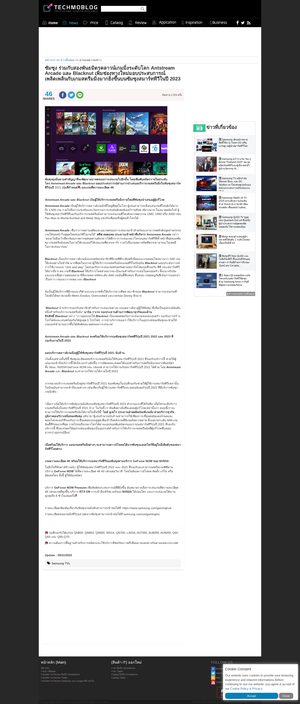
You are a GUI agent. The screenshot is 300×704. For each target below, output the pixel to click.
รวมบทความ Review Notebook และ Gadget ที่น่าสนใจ (67, 681)
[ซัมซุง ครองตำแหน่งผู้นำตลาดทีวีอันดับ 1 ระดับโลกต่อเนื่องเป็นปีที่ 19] (207, 241)
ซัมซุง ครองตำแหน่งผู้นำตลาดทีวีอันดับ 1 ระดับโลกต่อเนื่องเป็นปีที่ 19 (234, 239)
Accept (251, 695)
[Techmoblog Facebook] (238, 22)
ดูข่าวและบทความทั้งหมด (240, 293)
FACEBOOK (221, 669)
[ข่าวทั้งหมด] (70, 22)
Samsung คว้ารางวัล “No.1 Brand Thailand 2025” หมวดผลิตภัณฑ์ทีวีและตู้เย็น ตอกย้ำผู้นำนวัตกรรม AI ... (235, 164)
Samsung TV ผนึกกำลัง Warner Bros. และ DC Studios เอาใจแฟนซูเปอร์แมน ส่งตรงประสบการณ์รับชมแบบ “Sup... (235, 185)
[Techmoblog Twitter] (243, 22)
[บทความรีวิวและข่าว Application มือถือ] (164, 22)
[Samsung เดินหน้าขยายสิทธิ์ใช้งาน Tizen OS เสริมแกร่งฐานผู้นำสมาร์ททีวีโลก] (207, 144)
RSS (217, 678)
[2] (46, 543)
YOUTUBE (220, 682)
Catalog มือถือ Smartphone (124, 674)
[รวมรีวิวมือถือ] (137, 23)
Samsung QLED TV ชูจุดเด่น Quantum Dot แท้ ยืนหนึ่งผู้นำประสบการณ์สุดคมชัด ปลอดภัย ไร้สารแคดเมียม (234, 222)
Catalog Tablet (118, 677)
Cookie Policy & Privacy (246, 688)
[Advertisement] (150, 41)
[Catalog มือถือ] (114, 22)
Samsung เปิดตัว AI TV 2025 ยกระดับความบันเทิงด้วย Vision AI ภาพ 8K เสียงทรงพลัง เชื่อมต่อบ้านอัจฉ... (233, 202)
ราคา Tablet (117, 671)
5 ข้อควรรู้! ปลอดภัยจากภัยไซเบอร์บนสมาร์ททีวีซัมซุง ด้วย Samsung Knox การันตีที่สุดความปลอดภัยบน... (234, 280)
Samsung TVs (60, 563)
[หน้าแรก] (50, 22)
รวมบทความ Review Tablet (54, 677)
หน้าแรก (45, 668)
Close (286, 695)
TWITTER (220, 673)
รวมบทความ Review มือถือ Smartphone (60, 674)
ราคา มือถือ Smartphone (123, 668)
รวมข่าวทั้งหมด (48, 671)
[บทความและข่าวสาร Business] (220, 21)
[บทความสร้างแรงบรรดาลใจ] (193, 21)
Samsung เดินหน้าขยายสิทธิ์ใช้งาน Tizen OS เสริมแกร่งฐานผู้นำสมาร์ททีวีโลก (233, 142)
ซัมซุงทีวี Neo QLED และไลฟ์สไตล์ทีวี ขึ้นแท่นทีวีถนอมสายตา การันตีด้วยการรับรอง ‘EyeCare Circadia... (234, 261)
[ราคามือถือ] (90, 22)
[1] (46, 532)
